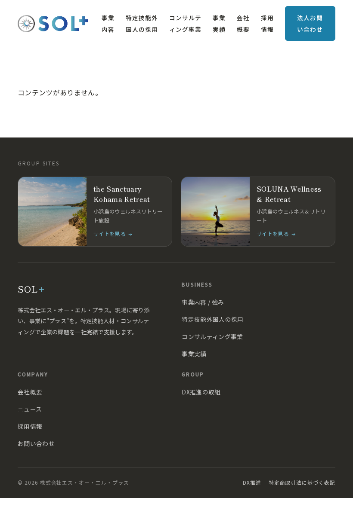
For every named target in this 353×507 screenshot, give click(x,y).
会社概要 (243, 23)
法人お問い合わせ (309, 23)
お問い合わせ (36, 443)
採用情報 (267, 23)
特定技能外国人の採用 (142, 23)
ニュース (30, 409)
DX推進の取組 (201, 392)
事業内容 (108, 23)
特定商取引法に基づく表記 (302, 482)
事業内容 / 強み (203, 302)
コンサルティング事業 (185, 23)
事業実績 (219, 23)
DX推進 (252, 482)
